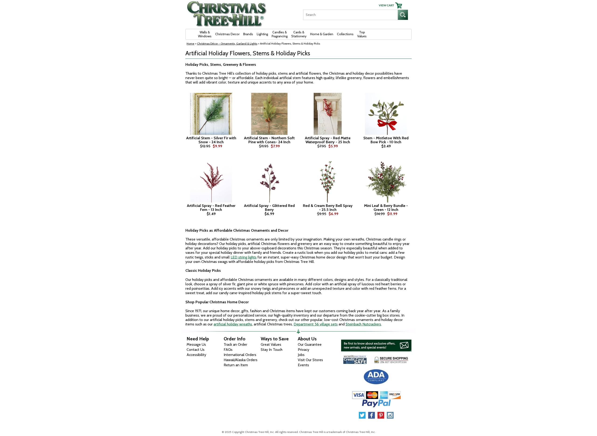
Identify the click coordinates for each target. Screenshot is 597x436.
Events (303, 365)
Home (190, 43)
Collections (345, 34)
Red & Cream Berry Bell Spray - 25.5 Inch (328, 208)
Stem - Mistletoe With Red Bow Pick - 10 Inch (386, 140)
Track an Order (235, 344)
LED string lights (244, 257)
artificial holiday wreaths (233, 324)
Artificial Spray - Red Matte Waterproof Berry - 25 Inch (328, 140)
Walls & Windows (205, 34)
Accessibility (196, 354)
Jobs (301, 354)
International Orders (240, 354)
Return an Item (236, 365)
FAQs (228, 349)
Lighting (262, 34)
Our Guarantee (310, 344)
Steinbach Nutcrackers (363, 324)
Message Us (196, 344)
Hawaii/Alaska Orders (240, 360)
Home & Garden (321, 34)
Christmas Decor (227, 34)
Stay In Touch (271, 349)
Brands (248, 34)
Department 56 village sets (316, 324)
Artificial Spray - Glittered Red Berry (269, 208)
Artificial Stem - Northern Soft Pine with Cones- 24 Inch (269, 140)
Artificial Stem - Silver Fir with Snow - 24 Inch (211, 140)
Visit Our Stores (310, 360)
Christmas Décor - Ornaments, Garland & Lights (227, 43)
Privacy (303, 349)
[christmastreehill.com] (226, 12)
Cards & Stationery (298, 34)
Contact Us (196, 349)
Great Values (271, 344)
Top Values (362, 34)
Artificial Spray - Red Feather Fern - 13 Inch (211, 208)
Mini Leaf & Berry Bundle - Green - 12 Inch (386, 208)
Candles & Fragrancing (280, 34)
